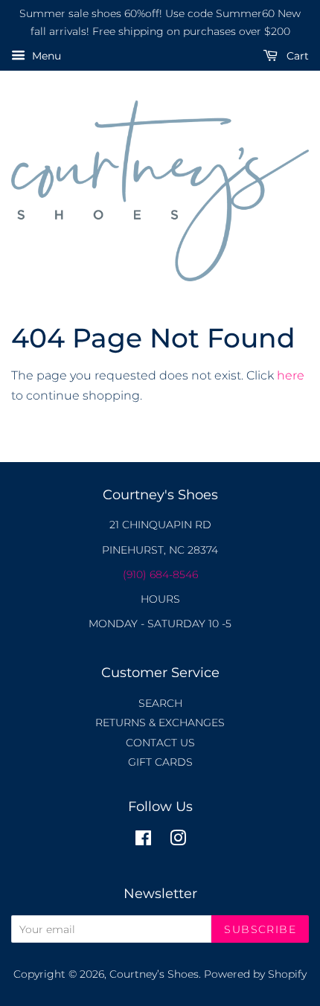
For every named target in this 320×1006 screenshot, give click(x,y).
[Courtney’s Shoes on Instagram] (178, 841)
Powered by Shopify (255, 974)
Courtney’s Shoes (154, 974)
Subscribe (260, 929)
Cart (296, 56)
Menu (45, 56)
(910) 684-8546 (160, 574)
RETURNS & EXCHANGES (160, 722)
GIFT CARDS (160, 762)
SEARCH (160, 703)
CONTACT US (160, 743)
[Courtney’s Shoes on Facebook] (143, 841)
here (290, 375)
